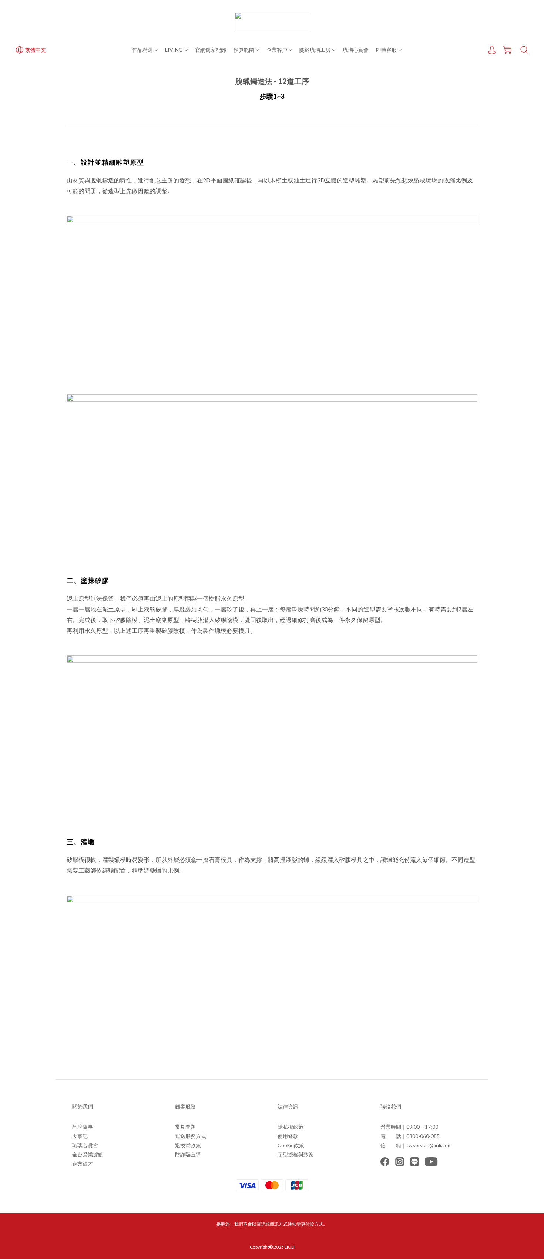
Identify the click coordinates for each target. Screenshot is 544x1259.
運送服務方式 (190, 1136)
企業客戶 (276, 50)
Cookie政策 (291, 1145)
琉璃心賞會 (356, 50)
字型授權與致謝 (296, 1154)
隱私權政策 (290, 1127)
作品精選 (142, 50)
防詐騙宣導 (188, 1154)
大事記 (80, 1136)
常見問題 (185, 1127)
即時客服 (386, 50)
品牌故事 (82, 1127)
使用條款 (288, 1136)
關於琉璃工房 (314, 50)
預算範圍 (244, 50)
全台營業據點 (87, 1154)
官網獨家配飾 (210, 50)
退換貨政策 (188, 1145)
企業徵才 (82, 1164)
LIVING (174, 50)
